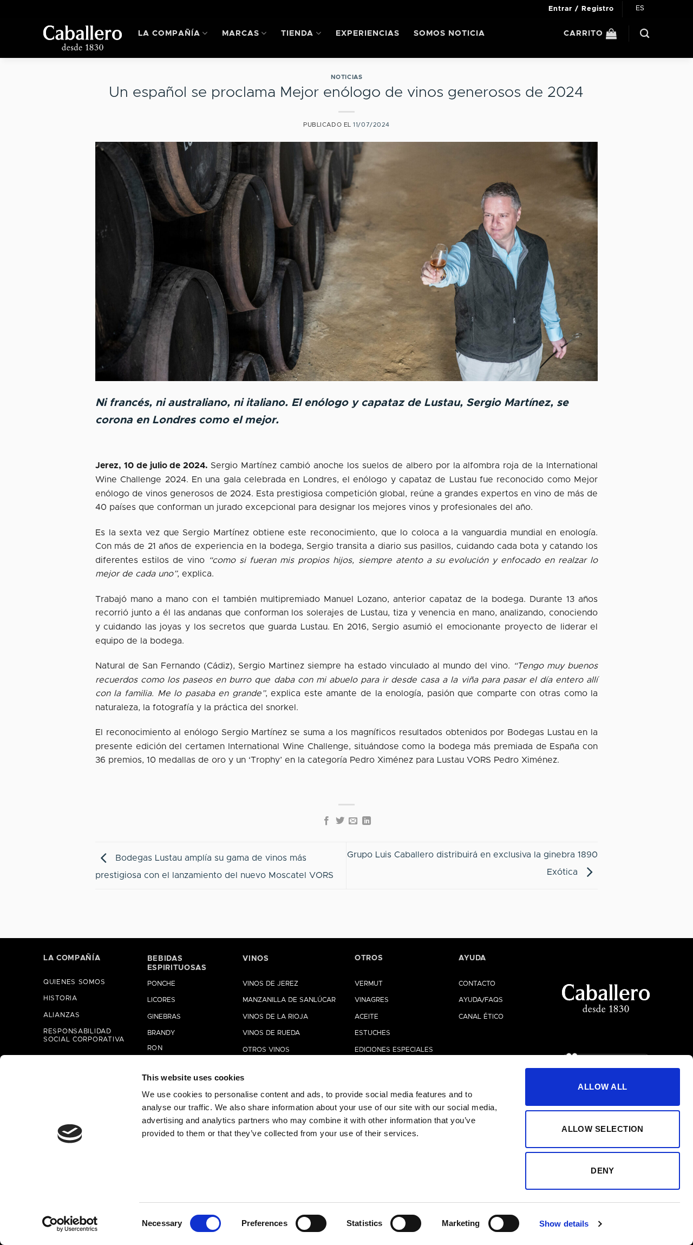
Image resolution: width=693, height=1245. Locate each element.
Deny (602, 1170)
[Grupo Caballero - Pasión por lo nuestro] (82, 37)
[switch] (311, 1223)
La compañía (169, 33)
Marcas (240, 33)
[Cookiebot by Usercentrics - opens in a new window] (70, 1224)
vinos (256, 958)
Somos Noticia (449, 33)
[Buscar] (645, 34)
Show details (564, 1223)
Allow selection (602, 1128)
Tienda (297, 33)
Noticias (346, 77)
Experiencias (368, 33)
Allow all (602, 1086)
